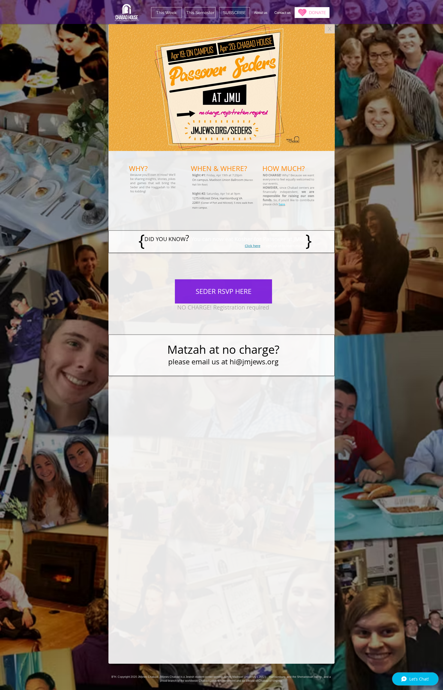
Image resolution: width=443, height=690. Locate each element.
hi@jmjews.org (254, 361)
